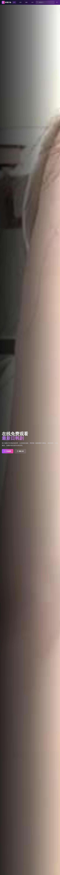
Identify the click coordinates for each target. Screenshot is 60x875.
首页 (14, 2)
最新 (26, 2)
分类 (20, 2)
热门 (33, 2)
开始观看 (8, 451)
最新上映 (21, 451)
